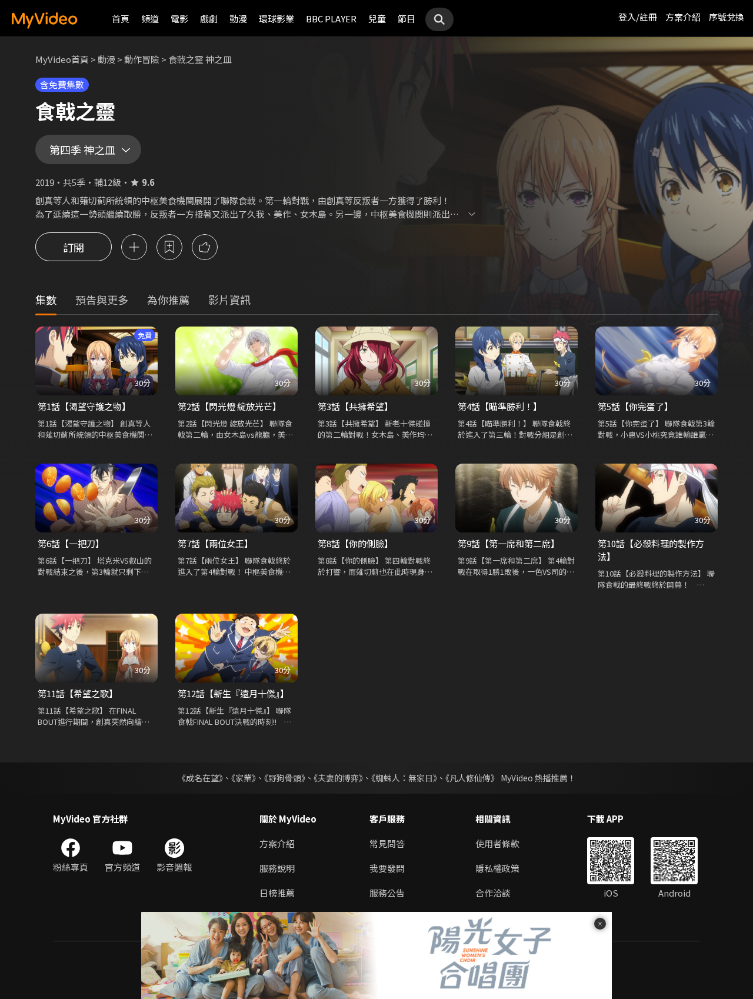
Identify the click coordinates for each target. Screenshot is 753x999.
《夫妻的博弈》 (338, 778)
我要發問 (387, 868)
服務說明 (277, 868)
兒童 (377, 18)
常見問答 (387, 843)
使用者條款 (497, 843)
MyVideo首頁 (62, 59)
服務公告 (387, 893)
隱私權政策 (497, 868)
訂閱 (73, 247)
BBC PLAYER (331, 18)
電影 (179, 18)
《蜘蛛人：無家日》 (404, 778)
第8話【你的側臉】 (355, 543)
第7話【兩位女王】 (215, 543)
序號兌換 (726, 17)
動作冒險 (141, 59)
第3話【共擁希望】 (355, 406)
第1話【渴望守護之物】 (84, 406)
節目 (406, 18)
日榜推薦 (277, 893)
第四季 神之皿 (82, 149)
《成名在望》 (200, 778)
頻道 (150, 18)
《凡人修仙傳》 (472, 778)
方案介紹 (683, 17)
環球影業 (276, 18)
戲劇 (209, 18)
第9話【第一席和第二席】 (508, 543)
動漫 (238, 18)
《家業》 (243, 778)
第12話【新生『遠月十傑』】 (233, 693)
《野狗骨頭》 (284, 778)
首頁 (120, 18)
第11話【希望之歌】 (78, 693)
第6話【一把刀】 (71, 543)
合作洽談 (493, 893)
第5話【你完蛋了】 (635, 406)
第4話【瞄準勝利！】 (500, 406)
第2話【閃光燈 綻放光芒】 (229, 406)
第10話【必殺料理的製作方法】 (651, 549)
